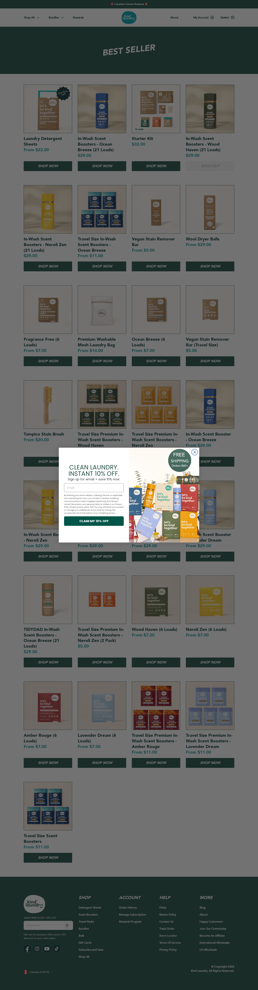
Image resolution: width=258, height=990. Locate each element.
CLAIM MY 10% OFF (94, 521)
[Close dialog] (195, 452)
